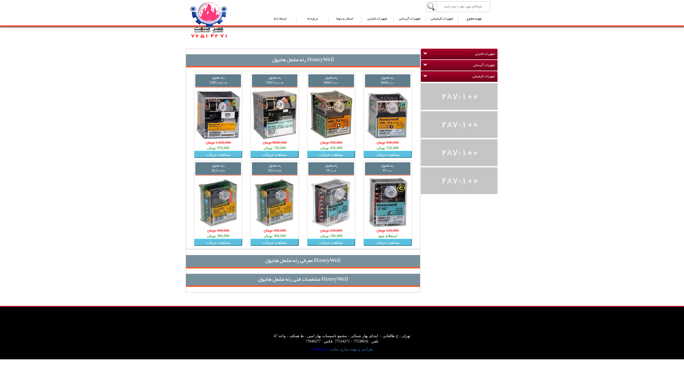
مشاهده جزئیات (387, 154)
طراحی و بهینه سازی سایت (351, 349)
